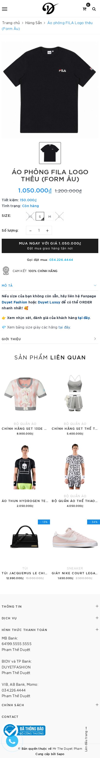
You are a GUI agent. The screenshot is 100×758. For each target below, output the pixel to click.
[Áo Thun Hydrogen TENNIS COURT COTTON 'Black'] (25, 474)
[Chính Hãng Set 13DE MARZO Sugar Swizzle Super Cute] (25, 402)
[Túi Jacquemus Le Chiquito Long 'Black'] (25, 546)
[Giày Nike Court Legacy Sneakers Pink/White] (75, 546)
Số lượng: (10, 230)
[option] (50, 90)
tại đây (84, 317)
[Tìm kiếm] (94, 8)
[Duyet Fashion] (51, 8)
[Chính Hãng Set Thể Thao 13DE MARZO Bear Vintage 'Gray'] (75, 402)
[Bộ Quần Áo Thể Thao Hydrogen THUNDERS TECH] (75, 474)
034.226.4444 (61, 259)
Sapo (61, 754)
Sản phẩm (50, 357)
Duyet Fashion (14, 302)
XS (30, 216)
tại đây (64, 327)
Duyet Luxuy (49, 302)
